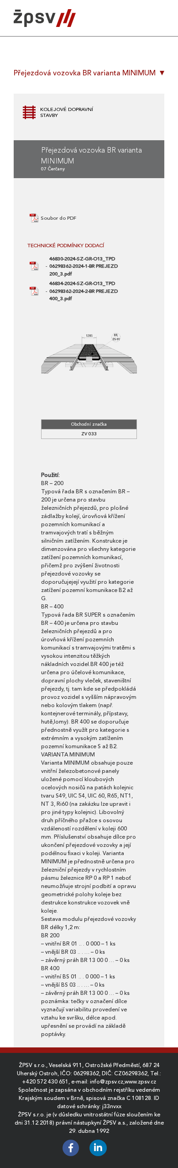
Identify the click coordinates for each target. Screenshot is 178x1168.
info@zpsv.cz (106, 1081)
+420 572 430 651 (45, 1081)
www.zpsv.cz (140, 1081)
